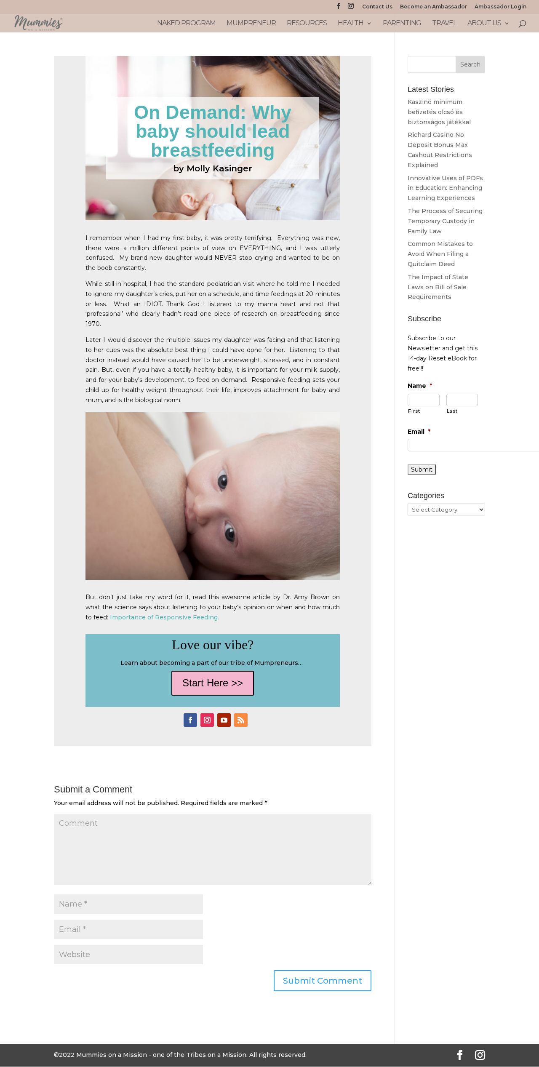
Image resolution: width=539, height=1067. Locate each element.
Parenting (402, 23)
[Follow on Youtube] (224, 720)
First (414, 411)
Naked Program (186, 23)
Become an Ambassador (433, 7)
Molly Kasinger (219, 168)
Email (419, 431)
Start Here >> (212, 682)
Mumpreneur (251, 23)
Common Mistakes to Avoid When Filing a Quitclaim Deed (440, 254)
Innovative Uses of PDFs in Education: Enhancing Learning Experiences (445, 188)
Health (350, 23)
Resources (307, 23)
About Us (484, 23)
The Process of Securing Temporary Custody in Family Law (445, 221)
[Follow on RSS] (241, 720)
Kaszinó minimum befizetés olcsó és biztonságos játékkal (439, 112)
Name (420, 385)
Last (452, 411)
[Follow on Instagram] (207, 720)
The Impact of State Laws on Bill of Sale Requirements (438, 287)
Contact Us (377, 7)
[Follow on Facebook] (190, 720)
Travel (444, 23)
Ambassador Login (500, 7)
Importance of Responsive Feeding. (165, 617)
